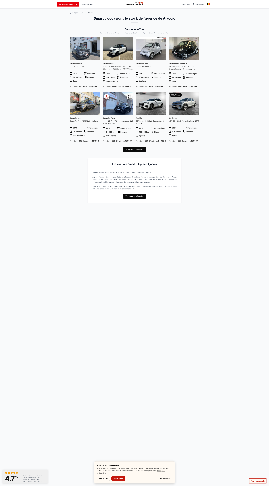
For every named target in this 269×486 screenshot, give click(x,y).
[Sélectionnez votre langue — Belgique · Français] (209, 4)
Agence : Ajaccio (80, 13)
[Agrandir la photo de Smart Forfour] (130, 40)
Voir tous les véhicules (134, 150)
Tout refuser (103, 478)
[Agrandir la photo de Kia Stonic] (196, 94)
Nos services (185, 4)
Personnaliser (165, 478)
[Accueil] (70, 13)
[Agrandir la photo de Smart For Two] (163, 40)
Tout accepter (118, 478)
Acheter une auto (87, 4)
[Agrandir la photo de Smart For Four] (97, 40)
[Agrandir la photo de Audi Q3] (163, 94)
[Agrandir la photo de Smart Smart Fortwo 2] (196, 40)
